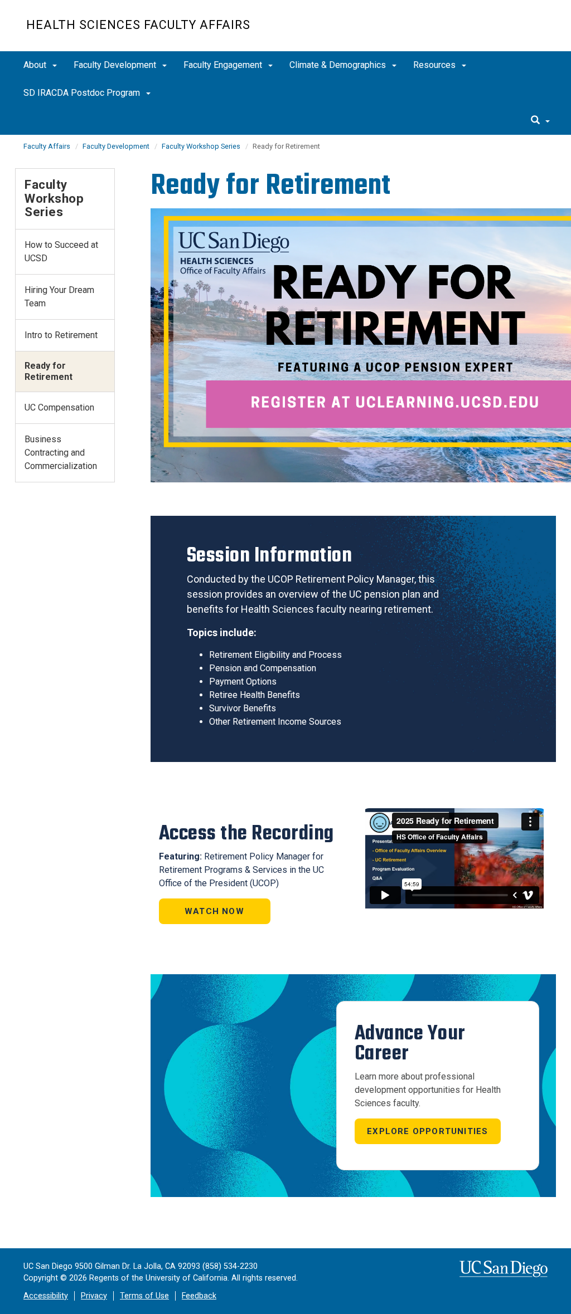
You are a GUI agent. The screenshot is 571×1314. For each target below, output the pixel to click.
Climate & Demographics (338, 65)
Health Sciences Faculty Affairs (138, 25)
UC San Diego (481, 31)
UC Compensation (59, 407)
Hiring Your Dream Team (59, 297)
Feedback (199, 1296)
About (36, 65)
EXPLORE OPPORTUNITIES (427, 1131)
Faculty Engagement (223, 65)
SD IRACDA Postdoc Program (82, 92)
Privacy (94, 1296)
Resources (435, 65)
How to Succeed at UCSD (61, 251)
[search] (540, 121)
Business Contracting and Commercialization (61, 452)
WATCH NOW (214, 911)
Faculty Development (116, 65)
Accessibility (45, 1296)
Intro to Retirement (61, 335)
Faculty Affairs (46, 146)
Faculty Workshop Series (201, 146)
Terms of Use (144, 1296)
